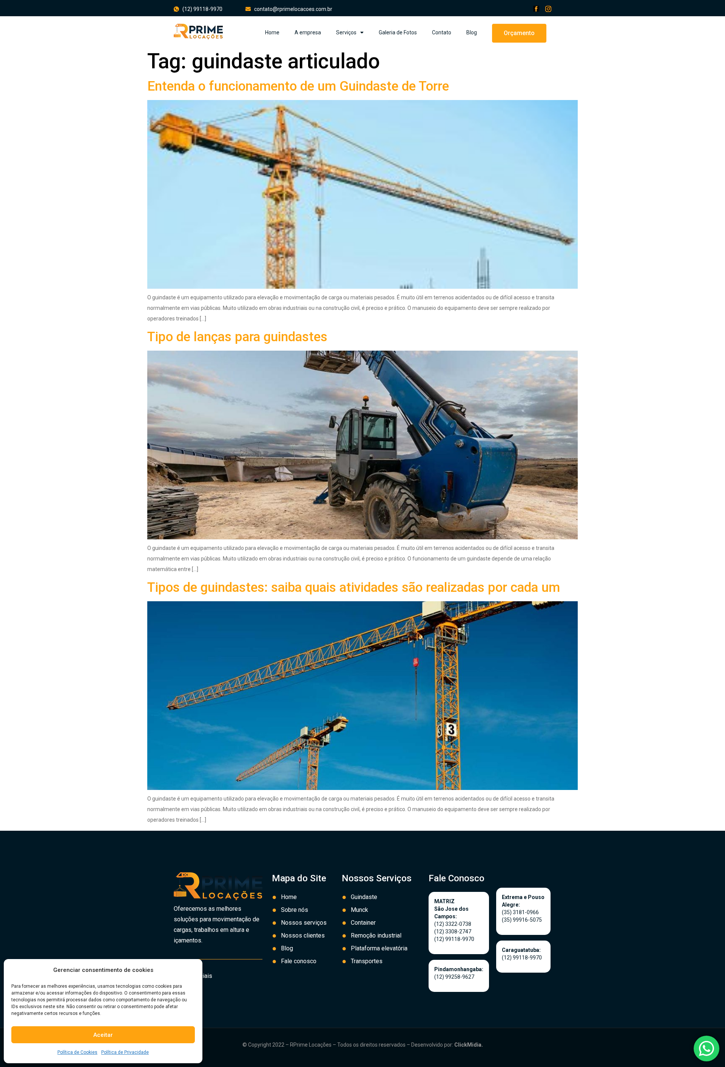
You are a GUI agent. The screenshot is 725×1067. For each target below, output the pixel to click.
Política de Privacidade (125, 1052)
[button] (519, 33)
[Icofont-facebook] (536, 9)
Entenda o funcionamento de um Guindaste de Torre (298, 86)
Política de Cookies (77, 1052)
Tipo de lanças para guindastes (237, 337)
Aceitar (103, 1035)
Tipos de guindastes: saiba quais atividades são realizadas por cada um (353, 587)
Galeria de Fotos (398, 32)
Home (272, 32)
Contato (441, 32)
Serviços (346, 32)
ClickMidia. (468, 1045)
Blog (471, 32)
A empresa (308, 32)
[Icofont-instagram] (548, 9)
